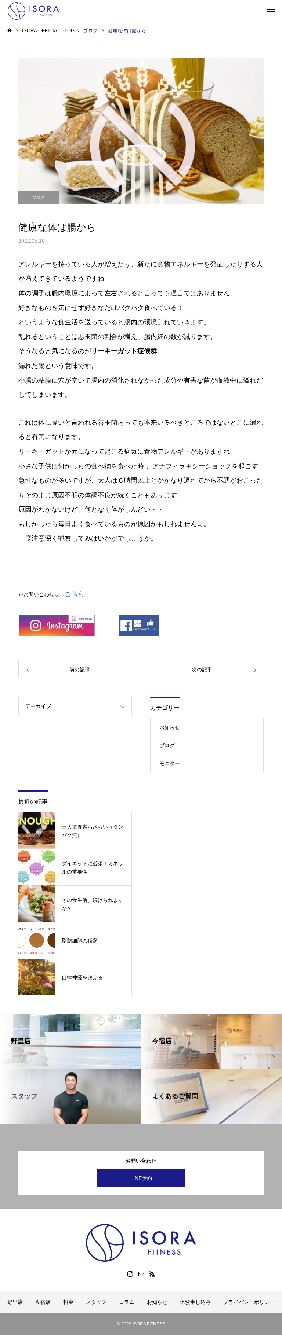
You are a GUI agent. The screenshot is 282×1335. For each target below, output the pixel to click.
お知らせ (169, 727)
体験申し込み (195, 1302)
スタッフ (96, 1302)
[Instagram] (130, 1273)
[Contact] (141, 1273)
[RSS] (152, 1273)
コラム (126, 1302)
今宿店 (43, 1302)
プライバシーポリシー (249, 1302)
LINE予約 (141, 1178)
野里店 (15, 1302)
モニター (169, 763)
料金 (68, 1302)
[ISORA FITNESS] (34, 11)
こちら (74, 594)
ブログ (38, 197)
